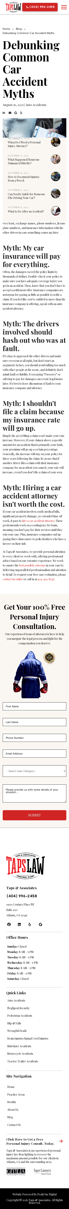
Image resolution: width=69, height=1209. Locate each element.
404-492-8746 (46, 579)
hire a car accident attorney (38, 521)
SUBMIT (34, 815)
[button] (64, 7)
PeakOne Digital (47, 1194)
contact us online (13, 579)
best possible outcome (32, 565)
